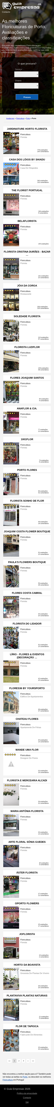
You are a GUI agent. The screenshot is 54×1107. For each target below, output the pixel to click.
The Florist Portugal (27, 190)
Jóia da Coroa (27, 285)
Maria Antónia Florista (27, 811)
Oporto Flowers (27, 903)
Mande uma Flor (27, 749)
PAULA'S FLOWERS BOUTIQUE (27, 562)
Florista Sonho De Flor (27, 500)
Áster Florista (27, 872)
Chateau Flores (27, 719)
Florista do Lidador (27, 623)
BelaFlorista (27, 221)
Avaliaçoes (10, 118)
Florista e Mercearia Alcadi (27, 780)
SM (27, 1102)
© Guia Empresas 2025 (17, 1088)
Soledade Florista (27, 316)
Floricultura (20, 118)
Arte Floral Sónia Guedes (27, 842)
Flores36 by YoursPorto (27, 688)
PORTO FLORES (27, 470)
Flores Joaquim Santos (27, 377)
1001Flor (27, 439)
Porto (28, 118)
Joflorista (27, 934)
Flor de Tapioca (27, 1026)
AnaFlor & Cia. (27, 408)
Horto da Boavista (27, 964)
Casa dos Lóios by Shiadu (27, 159)
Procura (27, 97)
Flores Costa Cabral (27, 593)
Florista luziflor (27, 347)
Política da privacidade (27, 1093)
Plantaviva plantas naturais (27, 995)
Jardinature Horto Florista (27, 128)
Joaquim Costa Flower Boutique (27, 531)
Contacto (6, 12)
